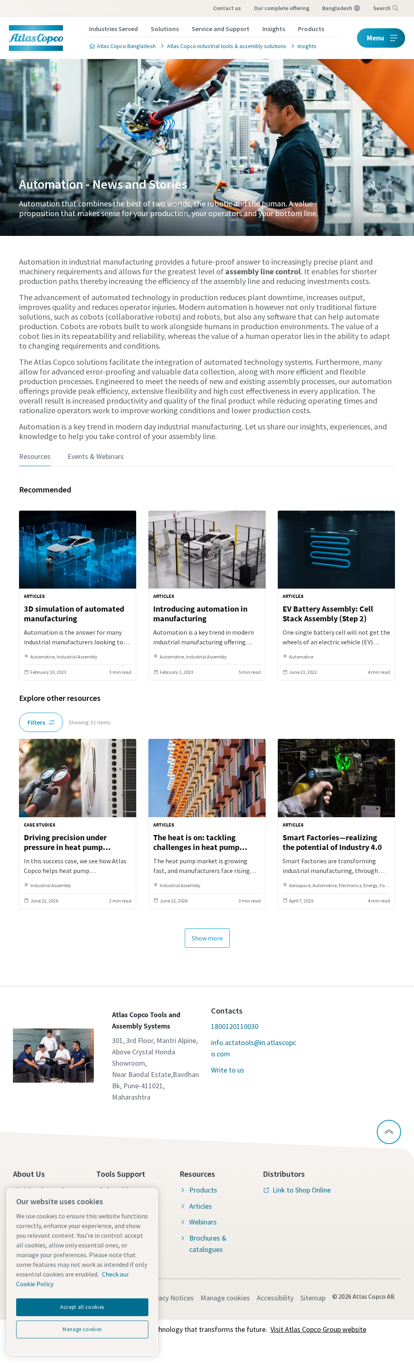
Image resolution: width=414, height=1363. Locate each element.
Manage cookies (225, 1297)
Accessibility (275, 1297)
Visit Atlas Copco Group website (318, 1329)
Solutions (165, 29)
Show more (207, 938)
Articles (200, 1206)
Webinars (203, 1221)
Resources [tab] (35, 456)
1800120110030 (234, 1026)
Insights (273, 29)
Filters (36, 722)
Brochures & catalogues (207, 1243)
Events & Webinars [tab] (96, 456)
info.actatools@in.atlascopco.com (253, 1048)
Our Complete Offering (281, 8)
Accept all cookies (82, 1307)
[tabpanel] (207, 715)
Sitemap (312, 1297)
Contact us (227, 8)
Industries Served (113, 29)
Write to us (227, 1070)
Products (311, 29)
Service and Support (220, 29)
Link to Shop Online (301, 1190)
